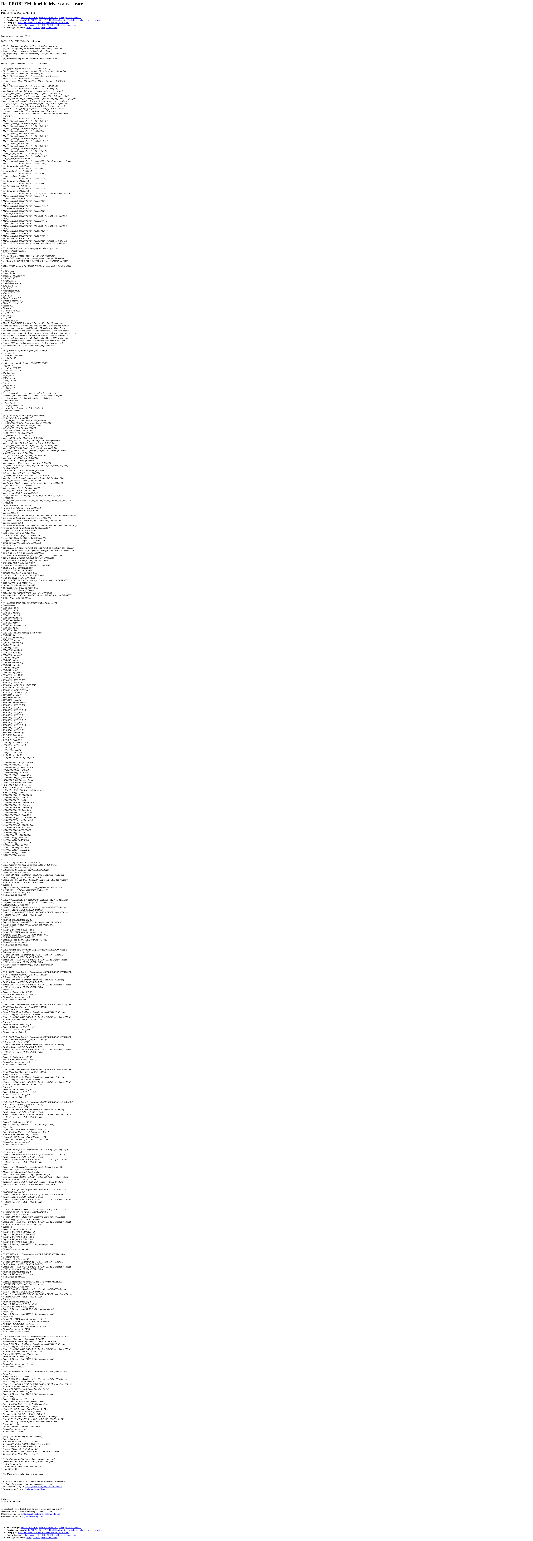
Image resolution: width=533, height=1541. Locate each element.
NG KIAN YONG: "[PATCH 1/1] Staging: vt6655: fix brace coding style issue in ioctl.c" (63, 20)
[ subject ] (45, 27)
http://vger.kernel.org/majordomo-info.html (43, 1486)
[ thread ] (37, 27)
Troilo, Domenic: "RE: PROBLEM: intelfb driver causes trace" (49, 25)
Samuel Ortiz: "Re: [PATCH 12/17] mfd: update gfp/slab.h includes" (51, 17)
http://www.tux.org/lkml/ (34, 1489)
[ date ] (29, 27)
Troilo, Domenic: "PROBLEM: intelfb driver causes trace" (43, 22)
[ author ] (54, 27)
